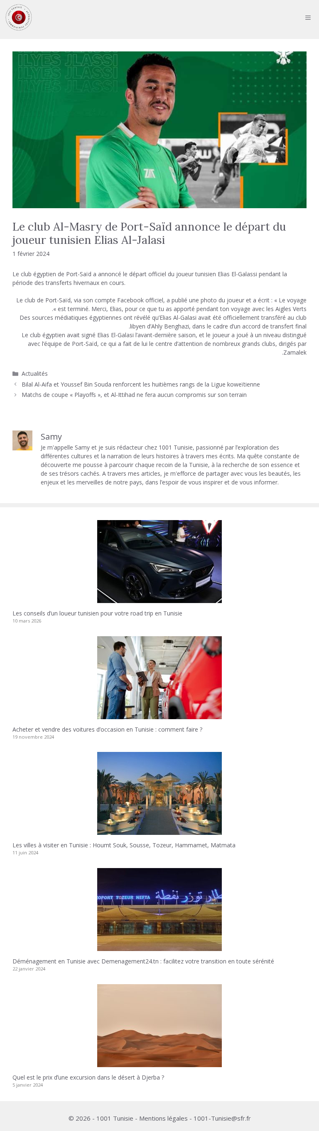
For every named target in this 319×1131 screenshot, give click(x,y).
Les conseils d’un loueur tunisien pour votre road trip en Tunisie (97, 613)
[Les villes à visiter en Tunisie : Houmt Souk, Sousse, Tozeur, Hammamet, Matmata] (159, 830)
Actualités (35, 373)
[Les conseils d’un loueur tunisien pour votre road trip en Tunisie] (159, 599)
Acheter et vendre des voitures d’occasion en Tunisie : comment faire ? (107, 729)
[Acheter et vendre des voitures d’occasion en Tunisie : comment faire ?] (159, 715)
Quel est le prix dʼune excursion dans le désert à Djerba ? (88, 1077)
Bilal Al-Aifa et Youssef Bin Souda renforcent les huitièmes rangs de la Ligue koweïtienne (141, 384)
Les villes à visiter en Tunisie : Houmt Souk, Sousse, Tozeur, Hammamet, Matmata (124, 845)
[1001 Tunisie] (18, 17)
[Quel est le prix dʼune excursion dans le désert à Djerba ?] (159, 1063)
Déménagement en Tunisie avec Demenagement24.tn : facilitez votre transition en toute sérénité (143, 961)
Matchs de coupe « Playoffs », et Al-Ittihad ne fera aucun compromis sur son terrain (134, 395)
